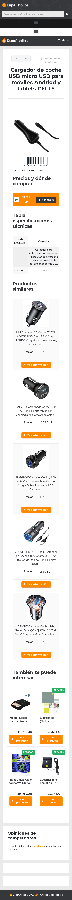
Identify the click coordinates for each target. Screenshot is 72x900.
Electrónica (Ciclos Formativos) (47, 719)
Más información (37, 364)
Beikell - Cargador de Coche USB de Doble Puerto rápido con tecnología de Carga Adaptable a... (36, 411)
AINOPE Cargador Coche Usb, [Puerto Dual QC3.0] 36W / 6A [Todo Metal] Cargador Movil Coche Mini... (36, 630)
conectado (37, 846)
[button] (36, 22)
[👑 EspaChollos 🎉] (15, 40)
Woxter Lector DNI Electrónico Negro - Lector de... (19, 719)
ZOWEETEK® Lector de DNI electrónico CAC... (48, 781)
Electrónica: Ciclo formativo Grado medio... (20, 781)
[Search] (67, 14)
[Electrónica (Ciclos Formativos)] (51, 703)
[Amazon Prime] (36, 356)
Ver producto (22, 739)
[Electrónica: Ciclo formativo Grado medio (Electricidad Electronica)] (20, 765)
